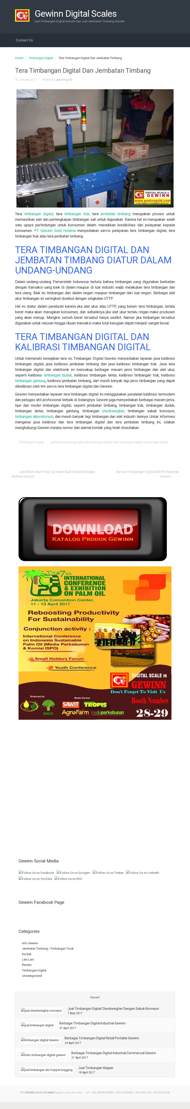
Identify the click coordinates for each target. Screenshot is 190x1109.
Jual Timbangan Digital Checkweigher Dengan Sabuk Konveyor (113, 1008)
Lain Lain (28, 959)
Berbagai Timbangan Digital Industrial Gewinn (92, 1023)
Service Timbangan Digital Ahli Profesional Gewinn (147, 474)
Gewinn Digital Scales (76, 13)
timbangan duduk (58, 375)
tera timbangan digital (128, 442)
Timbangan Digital (41, 58)
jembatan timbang (116, 214)
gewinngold (64, 79)
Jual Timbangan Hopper (96, 1068)
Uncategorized (32, 975)
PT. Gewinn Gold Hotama (55, 230)
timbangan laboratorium (34, 416)
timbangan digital (38, 214)
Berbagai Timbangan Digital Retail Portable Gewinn (102, 1038)
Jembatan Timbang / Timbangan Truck (48, 948)
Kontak (27, 954)
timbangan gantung (30, 381)
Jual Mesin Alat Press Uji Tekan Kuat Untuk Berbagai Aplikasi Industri (53, 474)
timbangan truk (76, 214)
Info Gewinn (30, 943)
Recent (95, 997)
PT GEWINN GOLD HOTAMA (37, 1092)
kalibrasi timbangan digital (94, 442)
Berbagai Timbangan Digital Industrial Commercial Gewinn (113, 1053)
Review (27, 965)
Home (19, 58)
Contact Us (24, 40)
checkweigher (113, 411)
